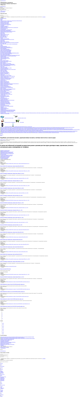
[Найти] (8, 10)
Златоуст (1, 367)
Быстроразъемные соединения (4, 157)
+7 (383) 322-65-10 (3, 348)
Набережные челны (3, 376)
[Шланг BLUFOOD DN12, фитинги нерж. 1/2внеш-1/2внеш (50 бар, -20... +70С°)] (18, 274)
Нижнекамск (2, 377)
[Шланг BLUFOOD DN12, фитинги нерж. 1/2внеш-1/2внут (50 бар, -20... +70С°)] (17, 200)
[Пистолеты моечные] (7, 153)
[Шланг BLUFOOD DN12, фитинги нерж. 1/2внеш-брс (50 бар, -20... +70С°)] (17, 207)
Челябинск (1, 394)
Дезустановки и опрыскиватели (4, 340)
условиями (43, 358)
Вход (1, 135)
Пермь (1, 383)
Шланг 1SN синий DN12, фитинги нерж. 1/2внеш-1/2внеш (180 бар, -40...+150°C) (12, 261)
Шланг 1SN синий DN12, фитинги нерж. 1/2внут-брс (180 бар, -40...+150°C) (11, 195)
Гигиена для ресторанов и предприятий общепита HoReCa (26, 338)
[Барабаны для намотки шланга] (5, 150)
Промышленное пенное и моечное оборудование (7, 344)
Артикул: (1, 168)
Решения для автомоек (11, 339)
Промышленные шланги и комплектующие (6, 152)
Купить (1, 288)
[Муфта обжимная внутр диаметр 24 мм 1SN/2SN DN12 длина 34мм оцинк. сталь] (18, 303)
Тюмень (1, 391)
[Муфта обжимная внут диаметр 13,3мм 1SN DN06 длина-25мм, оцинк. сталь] (17, 296)
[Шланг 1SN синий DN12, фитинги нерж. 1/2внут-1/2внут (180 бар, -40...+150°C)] (18, 185)
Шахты (1, 396)
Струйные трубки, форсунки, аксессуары (6, 155)
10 (2, 318)
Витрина (2, 162)
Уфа (1, 393)
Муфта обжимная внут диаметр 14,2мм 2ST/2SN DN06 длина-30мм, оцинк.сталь (12, 284)
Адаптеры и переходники (4, 158)
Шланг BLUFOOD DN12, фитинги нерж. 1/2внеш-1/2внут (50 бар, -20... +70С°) (12, 202)
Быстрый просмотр (3, 163)
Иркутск (1, 369)
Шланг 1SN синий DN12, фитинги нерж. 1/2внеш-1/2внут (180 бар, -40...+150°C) (12, 173)
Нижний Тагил (2, 378)
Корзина (1, 133)
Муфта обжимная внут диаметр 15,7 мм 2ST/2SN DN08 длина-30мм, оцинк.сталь (12, 291)
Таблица (5, 162)
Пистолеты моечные (3, 154)
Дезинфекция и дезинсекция (4, 341)
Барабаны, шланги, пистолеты (4, 343)
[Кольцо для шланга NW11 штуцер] (11, 266)
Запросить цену (3, 177)
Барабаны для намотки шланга (4, 151)
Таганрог (1, 390)
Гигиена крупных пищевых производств (18, 337)
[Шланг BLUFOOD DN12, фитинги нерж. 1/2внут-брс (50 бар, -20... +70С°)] (17, 222)
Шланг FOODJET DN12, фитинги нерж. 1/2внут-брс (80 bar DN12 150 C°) (11, 254)
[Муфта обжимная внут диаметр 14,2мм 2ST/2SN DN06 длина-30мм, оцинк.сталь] (18, 281)
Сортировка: (2, 159)
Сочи (1, 387)
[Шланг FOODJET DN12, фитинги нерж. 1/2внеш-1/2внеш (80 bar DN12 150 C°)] (17, 163)
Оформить (1, 134)
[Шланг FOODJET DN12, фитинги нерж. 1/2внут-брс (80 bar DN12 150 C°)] (17, 251)
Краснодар (1, 372)
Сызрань (1, 388)
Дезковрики (2, 113)
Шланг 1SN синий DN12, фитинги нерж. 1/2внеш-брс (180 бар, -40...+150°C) (11, 180)
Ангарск (1, 363)
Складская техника (6, 113)
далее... (3, 323)
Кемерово (1, 371)
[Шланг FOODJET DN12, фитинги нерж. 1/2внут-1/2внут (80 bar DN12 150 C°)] (17, 244)
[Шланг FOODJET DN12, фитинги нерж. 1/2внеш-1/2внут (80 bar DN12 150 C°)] (17, 229)
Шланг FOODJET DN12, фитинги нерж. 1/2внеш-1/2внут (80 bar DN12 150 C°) (12, 232)
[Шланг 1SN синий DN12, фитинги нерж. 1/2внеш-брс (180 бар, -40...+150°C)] (17, 178)
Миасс (1, 375)
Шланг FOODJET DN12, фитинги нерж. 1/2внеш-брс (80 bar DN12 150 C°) (11, 239)
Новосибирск (2, 380)
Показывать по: (2, 160)
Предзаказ (2, 273)
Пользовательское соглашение (4, 347)
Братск (1, 364)
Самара (1, 386)
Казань (1, 370)
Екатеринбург (2, 366)
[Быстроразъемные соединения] (5, 156)
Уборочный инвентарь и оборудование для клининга (7, 342)
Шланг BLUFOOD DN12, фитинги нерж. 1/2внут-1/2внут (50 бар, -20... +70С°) (12, 217)
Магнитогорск (2, 374)
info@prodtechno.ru (3, 6)
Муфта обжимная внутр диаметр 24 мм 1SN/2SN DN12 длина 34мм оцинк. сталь (12, 306)
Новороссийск (2, 379)
